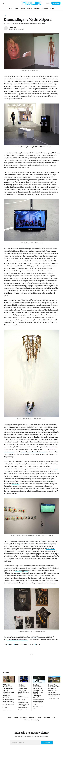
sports (38, 644)
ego (54, 583)
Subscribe (56, 3)
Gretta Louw (12, 27)
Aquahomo (15, 484)
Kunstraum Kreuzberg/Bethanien (25, 155)
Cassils (17, 644)
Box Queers (50, 481)
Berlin (10, 644)
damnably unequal (34, 194)
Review (32, 644)
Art (5, 15)
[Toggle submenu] (53, 8)
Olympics (24, 644)
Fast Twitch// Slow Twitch (26, 546)
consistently (19, 571)
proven (25, 571)
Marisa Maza (16, 300)
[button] (51, 8)
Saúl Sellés (35, 263)
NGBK (54, 153)
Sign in (48, 3)
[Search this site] (3, 3)
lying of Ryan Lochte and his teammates (33, 452)
